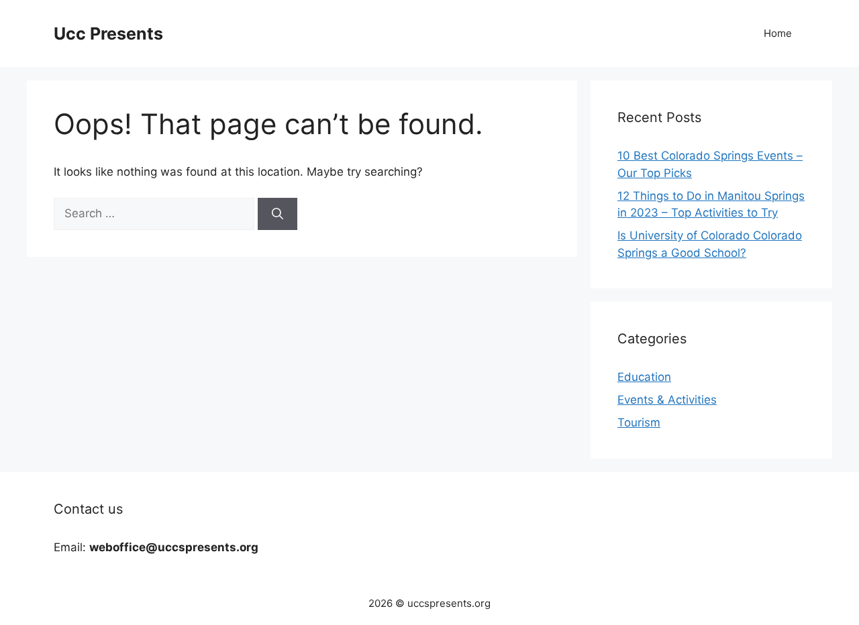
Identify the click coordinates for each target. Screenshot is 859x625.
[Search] (277, 214)
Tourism (638, 422)
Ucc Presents (108, 33)
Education (644, 377)
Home (778, 33)
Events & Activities (667, 399)
